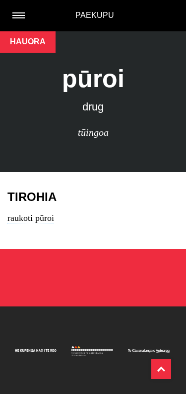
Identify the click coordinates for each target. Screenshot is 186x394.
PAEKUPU (94, 15)
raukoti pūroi (30, 218)
